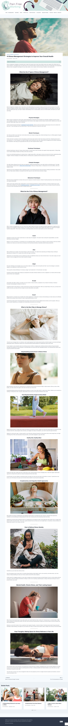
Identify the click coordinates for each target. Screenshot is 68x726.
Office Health (16, 54)
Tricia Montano (10, 58)
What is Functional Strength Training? (12, 678)
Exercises (51, 12)
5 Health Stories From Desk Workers (33, 703)
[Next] (65, 698)
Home (7, 12)
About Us (55, 12)
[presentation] (11, 694)
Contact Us (59, 12)
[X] (62, 721)
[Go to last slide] (2, 698)
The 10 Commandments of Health (56, 678)
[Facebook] (60, 721)
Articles (8, 54)
